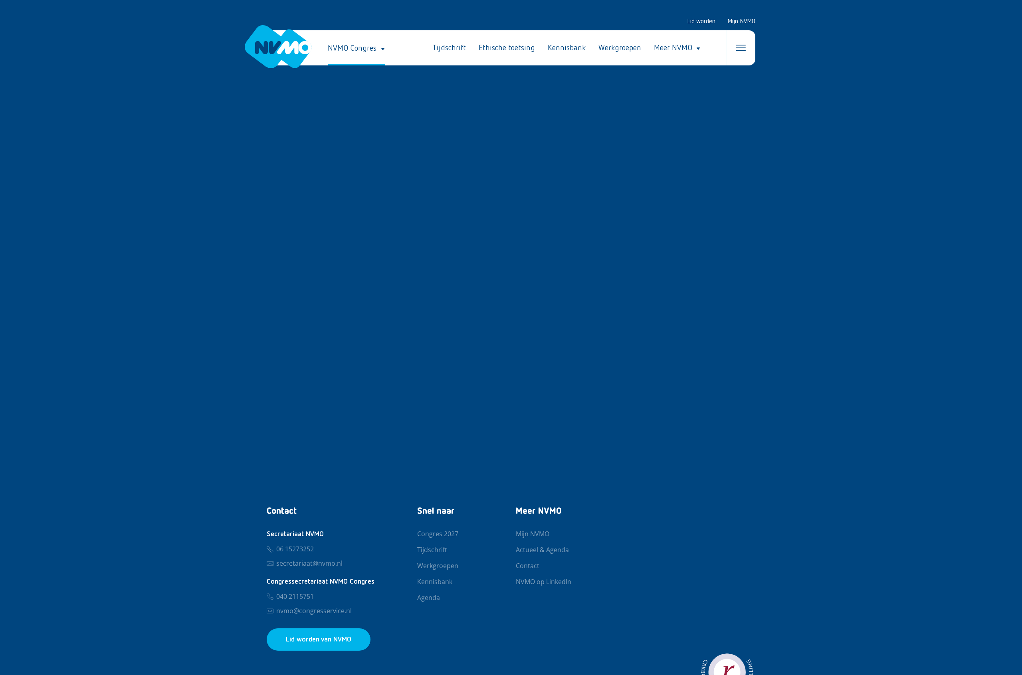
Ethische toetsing (507, 48)
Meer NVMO (673, 48)
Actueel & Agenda (542, 550)
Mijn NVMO (741, 21)
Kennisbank (567, 48)
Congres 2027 (437, 534)
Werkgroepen (619, 48)
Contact (527, 566)
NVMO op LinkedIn (543, 582)
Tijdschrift (449, 48)
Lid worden (701, 21)
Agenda (428, 598)
